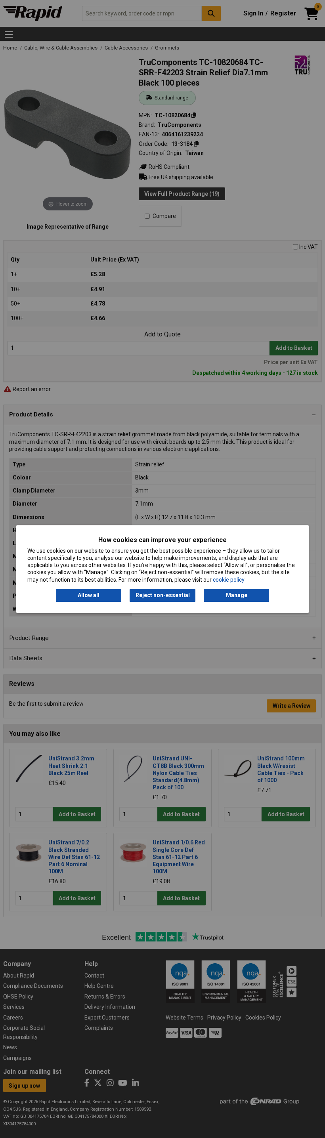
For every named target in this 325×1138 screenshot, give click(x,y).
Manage (236, 595)
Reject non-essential (163, 595)
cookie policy (229, 580)
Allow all (88, 595)
